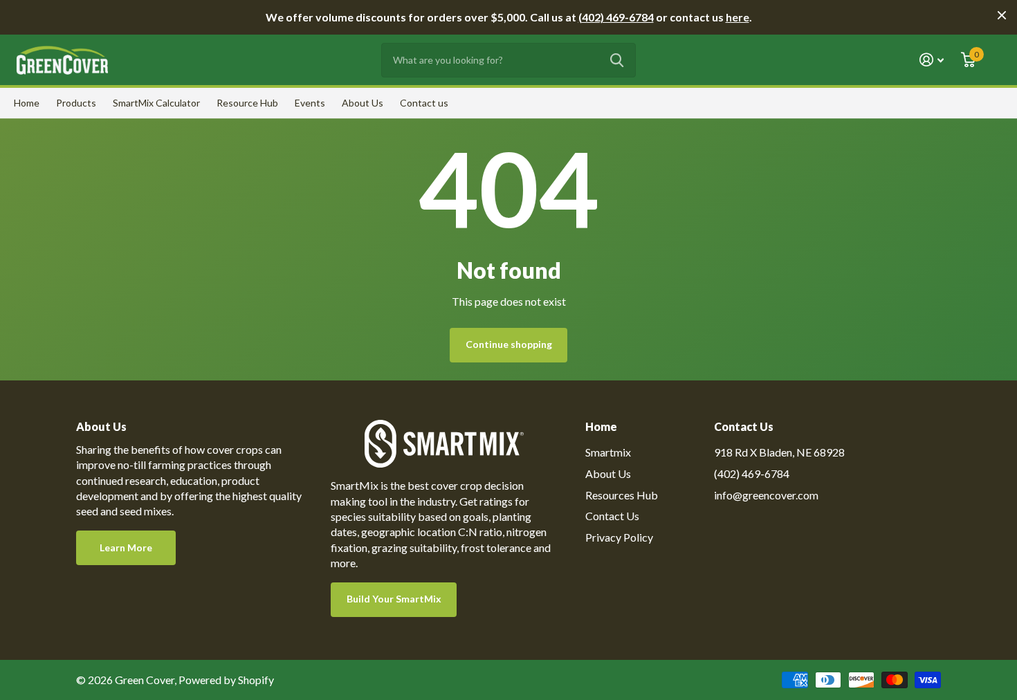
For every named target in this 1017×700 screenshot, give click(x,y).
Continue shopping (509, 344)
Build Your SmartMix (394, 599)
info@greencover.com (766, 494)
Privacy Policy (619, 537)
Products (76, 103)
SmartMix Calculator (156, 103)
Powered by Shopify (226, 679)
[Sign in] (931, 59)
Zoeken (617, 60)
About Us (362, 103)
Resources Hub (621, 494)
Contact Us (612, 515)
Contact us (424, 103)
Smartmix (608, 452)
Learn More (126, 547)
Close (1002, 15)
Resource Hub (247, 103)
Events (310, 103)
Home (26, 103)
